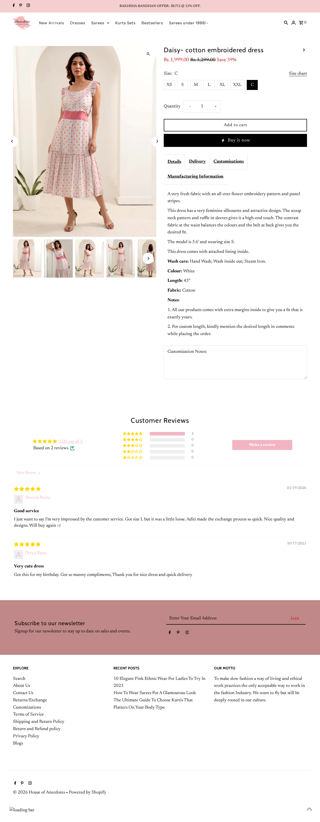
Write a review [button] (262, 445)
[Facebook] (13, 6)
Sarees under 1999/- (188, 22)
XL (222, 85)
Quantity (172, 106)
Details (174, 162)
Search (19, 679)
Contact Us (23, 693)
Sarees (97, 22)
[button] (133, 434)
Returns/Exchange (30, 700)
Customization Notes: (187, 352)
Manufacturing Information (196, 176)
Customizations (27, 707)
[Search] (286, 22)
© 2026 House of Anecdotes (39, 792)
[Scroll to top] (309, 809)
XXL (237, 85)
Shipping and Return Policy (38, 722)
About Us (21, 686)
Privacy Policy (26, 736)
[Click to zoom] (148, 54)
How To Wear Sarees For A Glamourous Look (155, 693)
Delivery (197, 161)
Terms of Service (28, 714)
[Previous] (12, 141)
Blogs (18, 743)
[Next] (156, 141)
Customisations (229, 161)
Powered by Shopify (87, 792)
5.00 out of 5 (71, 441)
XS (169, 85)
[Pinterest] (20, 6)
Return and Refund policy (36, 729)
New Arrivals (51, 22)
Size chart (298, 73)
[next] (304, 50)
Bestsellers (152, 22)
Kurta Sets (125, 22)
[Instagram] (27, 6)
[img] (27, 489)
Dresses (77, 22)
